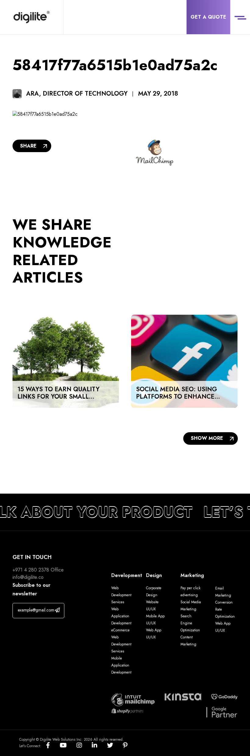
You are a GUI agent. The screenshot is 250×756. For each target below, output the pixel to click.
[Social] (53, 745)
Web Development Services (121, 595)
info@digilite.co (28, 577)
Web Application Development (121, 616)
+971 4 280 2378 (30, 569)
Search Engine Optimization (190, 623)
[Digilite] (31, 17)
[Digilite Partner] (133, 699)
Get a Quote (208, 16)
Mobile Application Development (121, 665)
